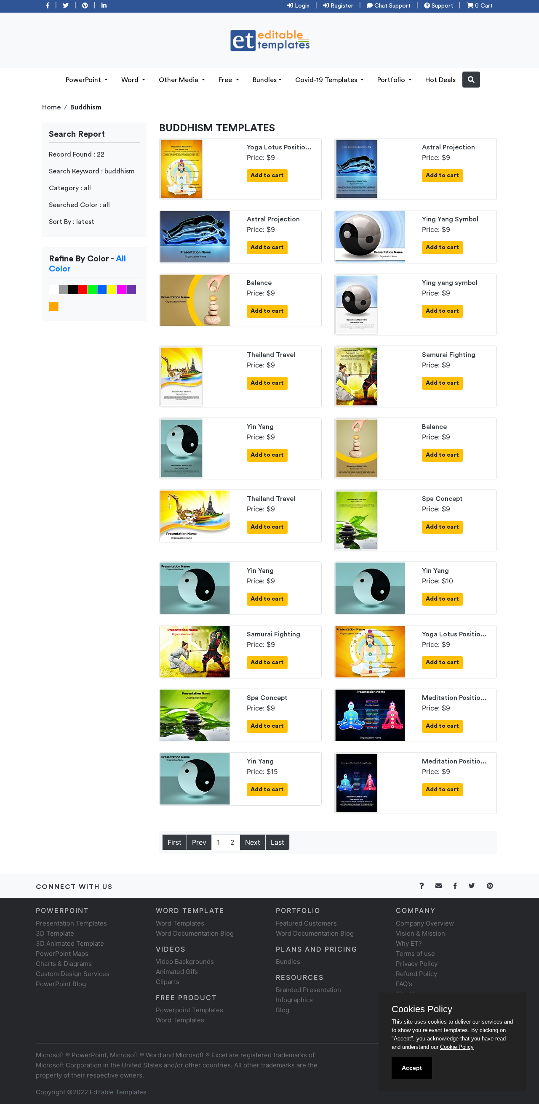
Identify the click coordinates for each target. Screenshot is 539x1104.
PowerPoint (84, 80)
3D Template (55, 933)
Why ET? (409, 943)
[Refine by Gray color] (63, 289)
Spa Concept (442, 498)
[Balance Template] (195, 299)
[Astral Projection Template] (357, 168)
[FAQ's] (426, 886)
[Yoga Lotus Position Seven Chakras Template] (181, 168)
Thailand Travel (271, 354)
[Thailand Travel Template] (181, 376)
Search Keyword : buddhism (92, 171)
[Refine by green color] (92, 289)
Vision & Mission (420, 933)
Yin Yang (260, 426)
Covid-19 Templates (327, 80)
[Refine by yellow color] (112, 289)
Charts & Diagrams (64, 964)
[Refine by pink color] (121, 289)
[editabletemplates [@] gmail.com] (443, 886)
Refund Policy (416, 974)
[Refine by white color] (54, 289)
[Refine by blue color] (102, 289)
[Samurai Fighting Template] (357, 376)
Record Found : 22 (76, 154)
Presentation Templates (71, 923)
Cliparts (167, 982)
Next (252, 842)
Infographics (294, 1000)
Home (51, 107)
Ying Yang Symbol (450, 219)
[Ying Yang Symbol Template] (370, 236)
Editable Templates (118, 1092)
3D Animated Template (70, 943)
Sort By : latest (71, 221)
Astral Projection (448, 147)
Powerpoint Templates (189, 1010)
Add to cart (267, 175)
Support (441, 6)
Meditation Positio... (454, 697)
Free (226, 80)
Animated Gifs (177, 972)
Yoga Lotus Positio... (279, 147)
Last (277, 842)
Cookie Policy (457, 1047)
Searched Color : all (79, 205)
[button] (471, 80)
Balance (259, 282)
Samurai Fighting (448, 354)
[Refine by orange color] (54, 306)
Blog (282, 1010)
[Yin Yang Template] (181, 448)
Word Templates (180, 923)
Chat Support (392, 6)
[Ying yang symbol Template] (357, 304)
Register (341, 6)
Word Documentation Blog (195, 933)
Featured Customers (306, 923)
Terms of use (415, 954)
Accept (412, 1067)
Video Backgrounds (185, 962)
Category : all (70, 188)
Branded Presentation (308, 990)
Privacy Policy (417, 964)
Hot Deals (440, 80)
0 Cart (483, 6)
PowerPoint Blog (61, 984)
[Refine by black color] (73, 289)
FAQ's (404, 984)
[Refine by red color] (83, 289)
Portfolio (392, 80)
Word (130, 80)
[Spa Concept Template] (357, 520)
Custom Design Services (72, 974)
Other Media (179, 80)
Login (301, 6)
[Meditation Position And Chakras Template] (370, 714)
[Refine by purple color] (131, 289)
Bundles (265, 80)
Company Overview (425, 923)
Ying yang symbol (450, 282)
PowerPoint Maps (62, 954)
